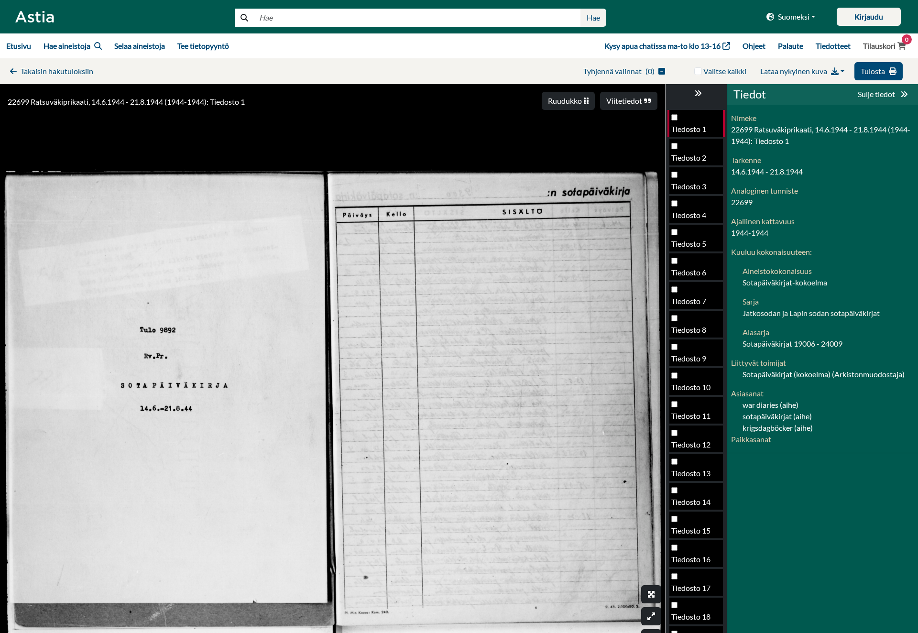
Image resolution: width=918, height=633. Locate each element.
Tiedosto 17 (690, 587)
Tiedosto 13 (690, 473)
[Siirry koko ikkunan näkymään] (651, 594)
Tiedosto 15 (690, 530)
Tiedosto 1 (688, 128)
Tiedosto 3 (688, 186)
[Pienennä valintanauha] (696, 93)
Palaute (790, 45)
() (619, 71)
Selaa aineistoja (139, 45)
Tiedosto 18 (690, 616)
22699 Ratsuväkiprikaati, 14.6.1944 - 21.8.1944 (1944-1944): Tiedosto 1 (126, 101)
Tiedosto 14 (690, 501)
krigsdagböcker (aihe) (778, 427)
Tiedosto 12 (690, 444)
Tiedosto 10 (690, 387)
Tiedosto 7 (688, 301)
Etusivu (18, 45)
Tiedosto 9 (688, 358)
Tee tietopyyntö (203, 45)
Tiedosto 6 (688, 272)
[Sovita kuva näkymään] (651, 616)
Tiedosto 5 (688, 243)
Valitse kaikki (724, 71)
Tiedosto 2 (688, 157)
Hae (593, 17)
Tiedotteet (833, 45)
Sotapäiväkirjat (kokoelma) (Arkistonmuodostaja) (824, 374)
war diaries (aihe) (770, 404)
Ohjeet (754, 45)
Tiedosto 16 (690, 559)
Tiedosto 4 (688, 214)
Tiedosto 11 (690, 415)
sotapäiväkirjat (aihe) (777, 416)
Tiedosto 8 (688, 329)
